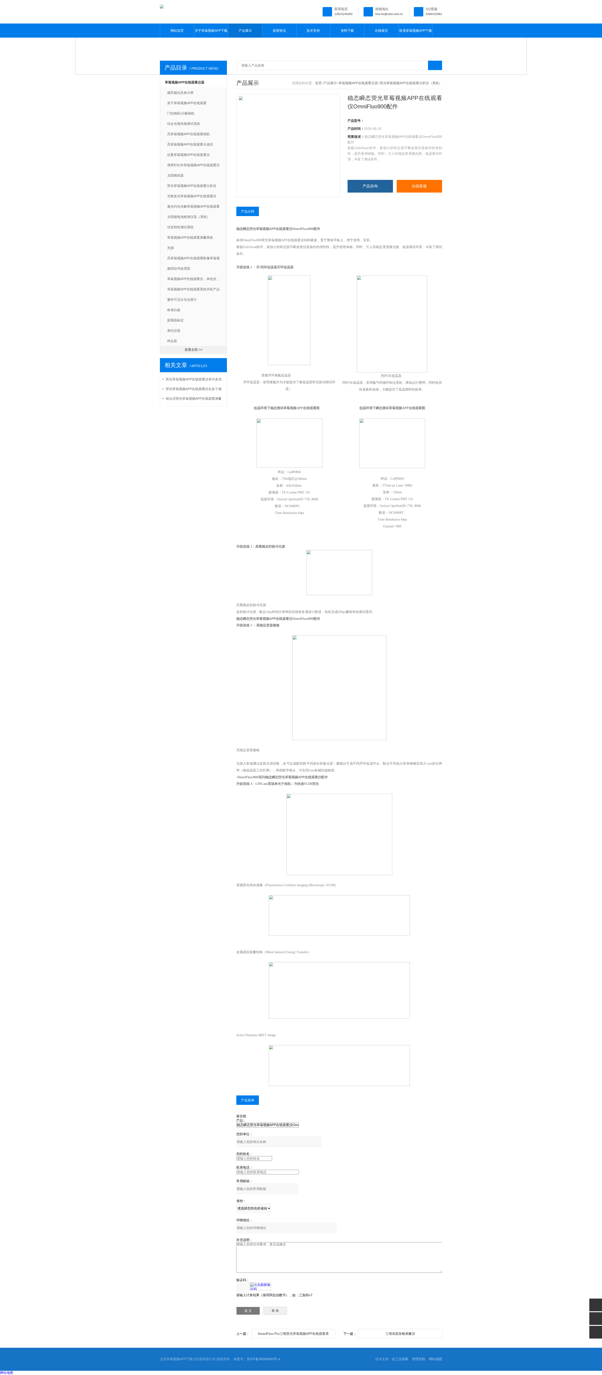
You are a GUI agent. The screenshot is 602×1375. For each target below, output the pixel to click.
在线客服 (419, 186)
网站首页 (177, 30)
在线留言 (381, 30)
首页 (318, 83)
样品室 (172, 341)
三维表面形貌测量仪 (400, 1333)
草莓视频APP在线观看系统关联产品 (193, 289)
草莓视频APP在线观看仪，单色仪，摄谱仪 (193, 280)
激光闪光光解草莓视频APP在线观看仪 (193, 208)
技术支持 (313, 30)
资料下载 (347, 30)
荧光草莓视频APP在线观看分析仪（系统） (191, 187)
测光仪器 (173, 330)
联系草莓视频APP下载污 (415, 33)
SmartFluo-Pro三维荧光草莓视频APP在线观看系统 (293, 1335)
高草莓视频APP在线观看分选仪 (190, 144)
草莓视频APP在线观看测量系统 (190, 237)
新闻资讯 (279, 30)
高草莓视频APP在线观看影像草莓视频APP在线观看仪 (193, 259)
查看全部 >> (193, 350)
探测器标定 (175, 320)
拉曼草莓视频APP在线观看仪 (188, 155)
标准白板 (173, 310)
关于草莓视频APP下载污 (211, 33)
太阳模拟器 (175, 175)
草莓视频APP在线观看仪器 (184, 82)
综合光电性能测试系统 (183, 124)
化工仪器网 (400, 1359)
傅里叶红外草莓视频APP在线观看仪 (193, 165)
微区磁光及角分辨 (180, 93)
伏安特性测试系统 (180, 227)
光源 (170, 248)
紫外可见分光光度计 (182, 299)
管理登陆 (418, 1359)
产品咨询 (370, 186)
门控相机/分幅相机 (180, 113)
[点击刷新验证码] (260, 1286)
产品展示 (245, 30)
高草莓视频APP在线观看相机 (188, 134)
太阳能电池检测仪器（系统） (188, 217)
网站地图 (435, 1359)
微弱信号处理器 (178, 268)
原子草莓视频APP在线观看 (186, 103)
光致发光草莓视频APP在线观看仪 (191, 196)
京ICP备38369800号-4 (263, 1359)
